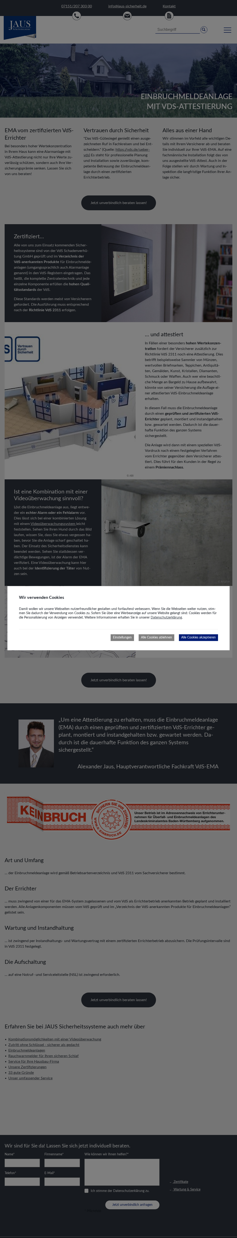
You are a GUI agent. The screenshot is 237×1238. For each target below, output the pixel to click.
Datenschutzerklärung (166, 617)
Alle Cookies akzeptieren (198, 637)
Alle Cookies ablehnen (156, 637)
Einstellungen (122, 637)
